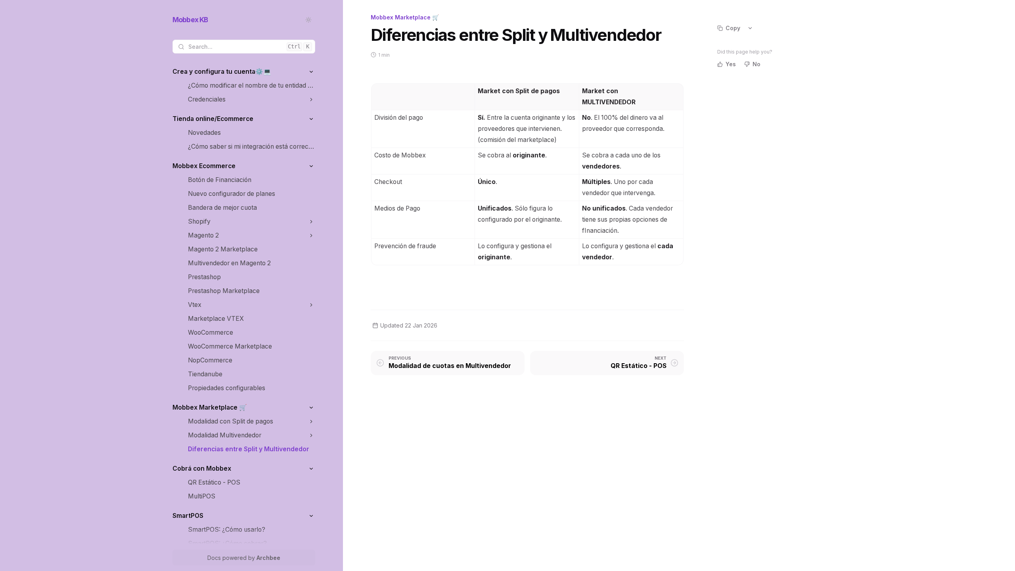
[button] (311, 71)
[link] (243, 71)
